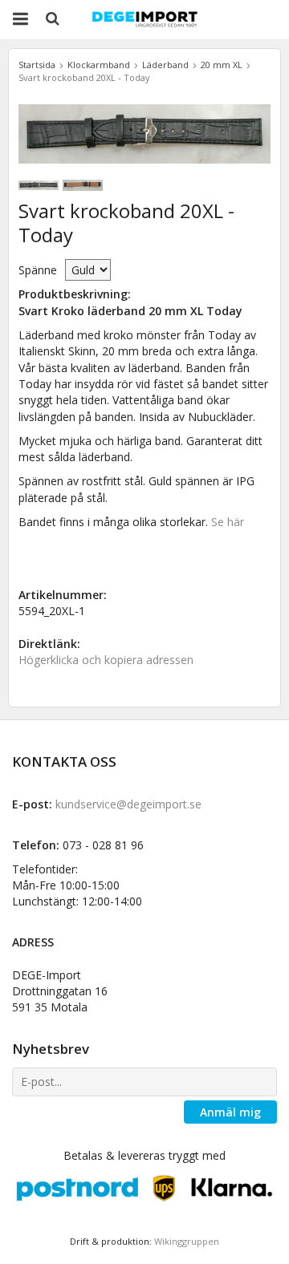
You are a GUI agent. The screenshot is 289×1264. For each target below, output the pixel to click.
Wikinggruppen (186, 1241)
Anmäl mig (230, 1112)
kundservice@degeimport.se (128, 804)
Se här (227, 521)
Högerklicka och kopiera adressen (105, 659)
